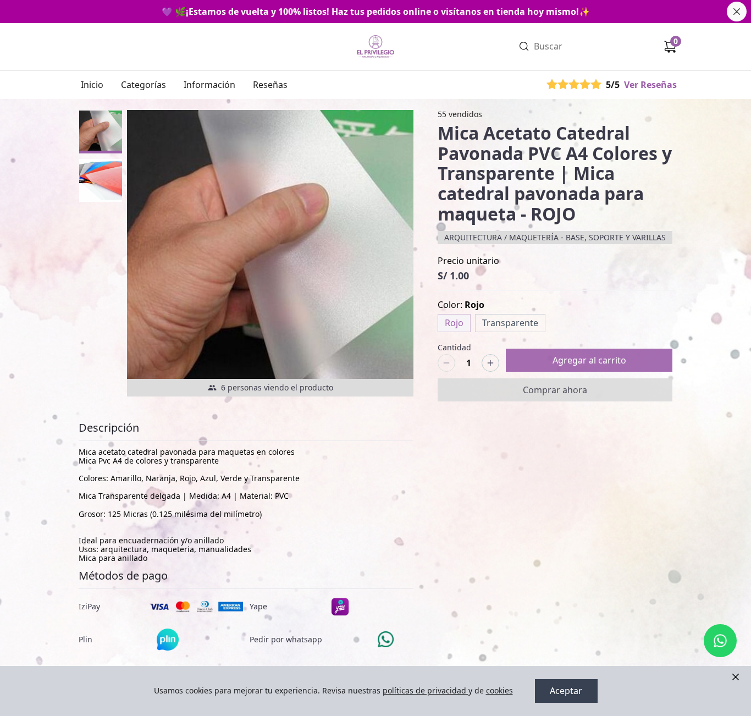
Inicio (92, 85)
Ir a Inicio (374, 31)
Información (209, 85)
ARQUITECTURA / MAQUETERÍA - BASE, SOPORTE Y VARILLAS (555, 237)
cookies (499, 690)
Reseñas (270, 85)
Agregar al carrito (589, 360)
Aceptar (566, 691)
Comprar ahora (555, 390)
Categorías (143, 85)
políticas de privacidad (424, 690)
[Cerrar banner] (737, 11)
